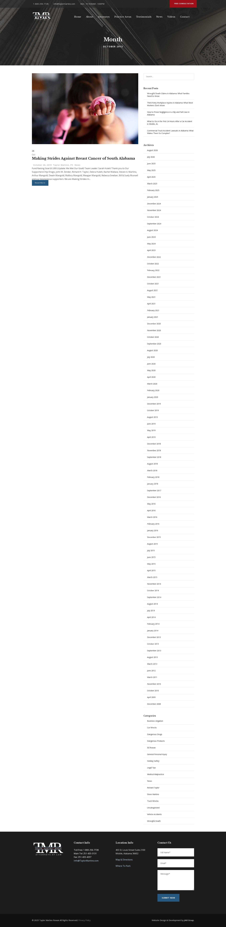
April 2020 (151, 377)
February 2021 (153, 310)
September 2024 (154, 223)
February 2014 (153, 624)
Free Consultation (184, 3)
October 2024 (153, 217)
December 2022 (154, 257)
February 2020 (153, 390)
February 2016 (153, 524)
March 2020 (152, 383)
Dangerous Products (156, 741)
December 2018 (154, 444)
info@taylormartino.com (64, 3)
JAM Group (189, 920)
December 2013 (154, 637)
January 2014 (152, 630)
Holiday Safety (153, 761)
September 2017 (154, 490)
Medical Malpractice (155, 774)
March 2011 (152, 677)
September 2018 (154, 457)
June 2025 (151, 163)
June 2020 (151, 363)
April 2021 (151, 303)
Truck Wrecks (153, 801)
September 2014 (154, 597)
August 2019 (152, 417)
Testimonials (144, 16)
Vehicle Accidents (154, 814)
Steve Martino (153, 794)
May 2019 (151, 430)
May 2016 (151, 504)
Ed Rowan (151, 747)
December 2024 (154, 203)
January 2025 (152, 197)
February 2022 (153, 270)
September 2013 (154, 650)
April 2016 (151, 510)
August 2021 (152, 290)
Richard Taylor (153, 787)
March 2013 (152, 664)
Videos (171, 16)
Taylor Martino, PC (63, 165)
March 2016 (152, 517)
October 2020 (153, 337)
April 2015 (151, 570)
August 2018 (152, 464)
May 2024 (151, 243)
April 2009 (151, 697)
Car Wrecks (152, 727)
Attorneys (104, 16)
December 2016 (154, 497)
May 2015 (151, 564)
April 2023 (151, 250)
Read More (40, 183)
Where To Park (123, 865)
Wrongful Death (154, 821)
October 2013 (153, 644)
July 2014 (151, 610)
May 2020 (151, 370)
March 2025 (152, 183)
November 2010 (154, 684)
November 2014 (154, 584)
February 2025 (153, 190)
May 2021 (151, 297)
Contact (185, 16)
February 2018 (153, 477)
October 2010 (153, 690)
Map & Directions (124, 859)
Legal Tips (151, 767)
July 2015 (151, 550)
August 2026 (152, 150)
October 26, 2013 (42, 165)
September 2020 (154, 343)
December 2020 (154, 323)
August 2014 (152, 604)
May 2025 (151, 170)
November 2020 (154, 330)
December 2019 (154, 403)
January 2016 (152, 530)
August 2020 (152, 350)
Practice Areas (122, 16)
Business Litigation (155, 721)
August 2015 (152, 544)
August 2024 (152, 230)
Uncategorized (153, 807)
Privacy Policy (84, 920)
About (89, 16)
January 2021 (152, 317)
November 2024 (154, 210)
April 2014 (151, 617)
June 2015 (151, 557)
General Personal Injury (157, 754)
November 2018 (154, 450)
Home (77, 16)
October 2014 (153, 590)
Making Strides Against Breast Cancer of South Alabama (83, 158)
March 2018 (152, 470)
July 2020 (151, 357)
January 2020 (152, 397)
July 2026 (151, 157)
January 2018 (152, 484)
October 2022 (153, 263)
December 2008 (154, 704)
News (159, 16)
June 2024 (151, 237)
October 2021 (153, 283)
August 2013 (152, 657)
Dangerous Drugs (154, 734)
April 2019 (151, 437)
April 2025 (151, 177)
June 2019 (151, 423)
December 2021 (154, 277)
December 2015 (154, 537)
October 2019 (153, 410)
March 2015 (152, 577)
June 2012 (151, 670)
